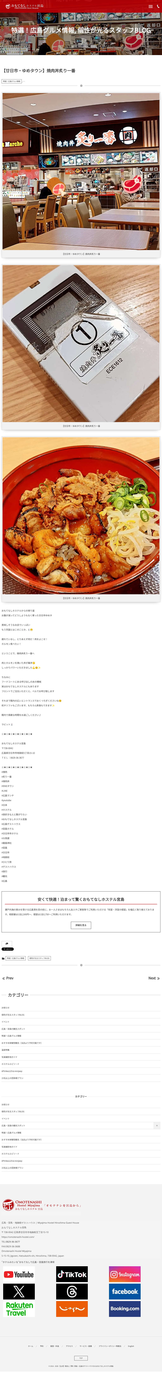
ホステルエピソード (10, 1063)
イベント (5, 1021)
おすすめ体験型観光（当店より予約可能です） (22, 1042)
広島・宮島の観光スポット (13, 1028)
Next (152, 977)
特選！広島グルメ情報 (11, 81)
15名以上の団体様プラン (12, 1077)
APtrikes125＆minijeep (12, 1071)
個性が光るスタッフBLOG (39, 958)
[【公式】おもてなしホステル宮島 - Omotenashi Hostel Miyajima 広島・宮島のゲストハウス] (24, 6)
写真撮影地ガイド (9, 1056)
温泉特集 (5, 1049)
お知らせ (5, 1007)
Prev (9, 977)
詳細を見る (81, 925)
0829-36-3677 (13, 1241)
